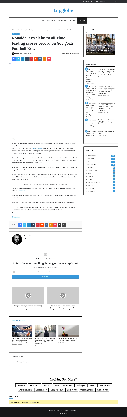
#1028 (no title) (59, 410)
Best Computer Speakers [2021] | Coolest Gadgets (106, 121)
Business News (51, 20)
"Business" (90, 167)
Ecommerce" (91, 185)
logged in (22, 362)
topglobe (17, 53)
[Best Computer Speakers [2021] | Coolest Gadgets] (91, 124)
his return (22, 191)
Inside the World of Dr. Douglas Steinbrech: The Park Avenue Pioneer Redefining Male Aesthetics (45, 340)
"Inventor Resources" (94, 182)
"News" (89, 173)
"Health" (89, 179)
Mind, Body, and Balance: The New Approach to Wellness (67, 339)
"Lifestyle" (90, 176)
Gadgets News (62, 20)
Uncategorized (92, 170)
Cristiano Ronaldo (37, 148)
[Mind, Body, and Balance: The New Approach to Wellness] (68, 331)
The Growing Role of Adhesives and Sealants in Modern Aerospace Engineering (22, 340)
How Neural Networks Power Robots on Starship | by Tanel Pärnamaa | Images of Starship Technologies (106, 89)
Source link (16, 217)
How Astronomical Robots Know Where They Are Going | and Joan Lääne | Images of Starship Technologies (106, 106)
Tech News (73, 20)
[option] (100, 44)
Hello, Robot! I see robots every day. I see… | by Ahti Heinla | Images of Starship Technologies (106, 72)
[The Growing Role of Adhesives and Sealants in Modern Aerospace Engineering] (22, 331)
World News (82, 20)
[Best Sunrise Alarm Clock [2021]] (91, 136)
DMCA (67, 410)
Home (42, 20)
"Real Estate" (91, 191)
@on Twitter (13, 396)
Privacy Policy (74, 410)
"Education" (90, 188)
